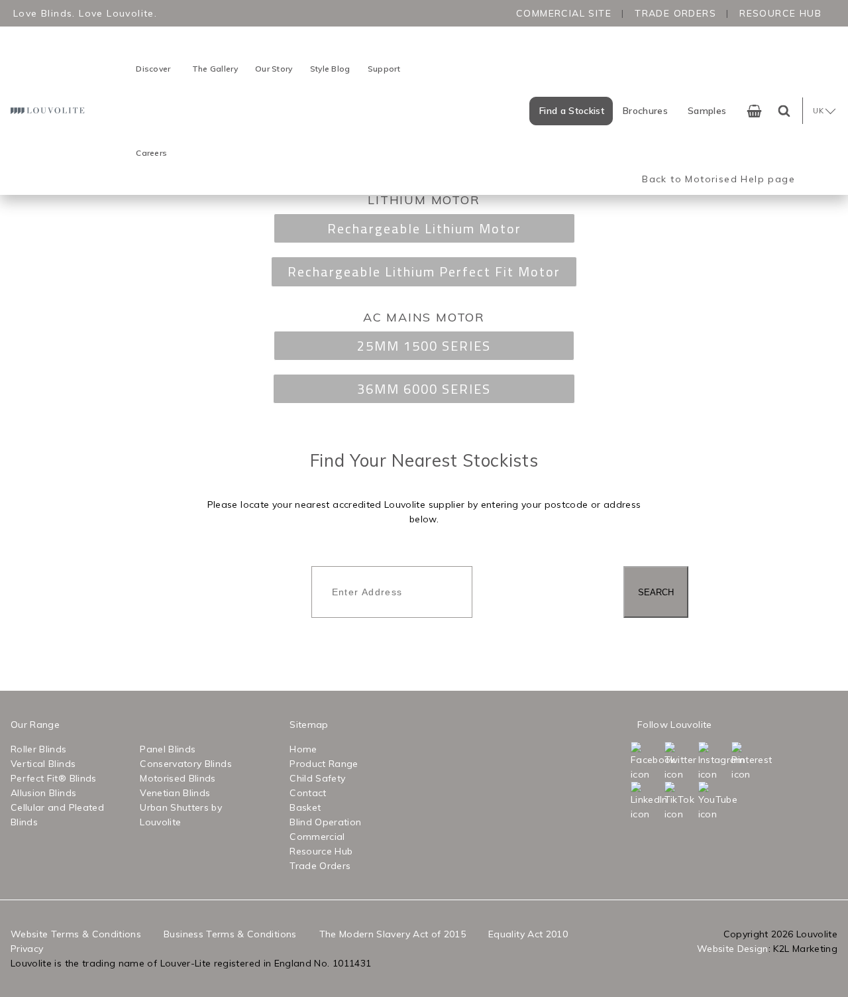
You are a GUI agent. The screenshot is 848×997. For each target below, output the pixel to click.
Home (303, 749)
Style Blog (330, 69)
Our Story (274, 69)
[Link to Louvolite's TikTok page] (680, 801)
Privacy (27, 949)
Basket (305, 807)
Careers (151, 153)
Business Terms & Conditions (230, 934)
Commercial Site (563, 13)
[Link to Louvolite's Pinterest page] (747, 762)
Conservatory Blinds (186, 764)
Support (384, 69)
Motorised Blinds (178, 778)
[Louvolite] (49, 110)
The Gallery (215, 69)
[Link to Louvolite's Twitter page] (680, 762)
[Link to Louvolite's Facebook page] (646, 762)
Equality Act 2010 (528, 934)
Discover (153, 69)
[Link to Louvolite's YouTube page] (713, 801)
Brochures (645, 111)
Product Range (324, 764)
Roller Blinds (39, 749)
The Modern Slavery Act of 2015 (392, 934)
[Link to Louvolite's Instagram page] (713, 762)
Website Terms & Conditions (76, 934)
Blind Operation (325, 822)
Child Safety (317, 778)
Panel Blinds (167, 749)
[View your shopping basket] (754, 111)
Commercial (317, 837)
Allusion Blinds (43, 793)
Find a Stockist (571, 111)
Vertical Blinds (43, 764)
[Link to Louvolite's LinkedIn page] (646, 801)
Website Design (732, 949)
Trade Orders (675, 13)
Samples (707, 111)
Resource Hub (780, 13)
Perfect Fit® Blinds (54, 778)
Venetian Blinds (175, 793)
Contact (308, 793)
